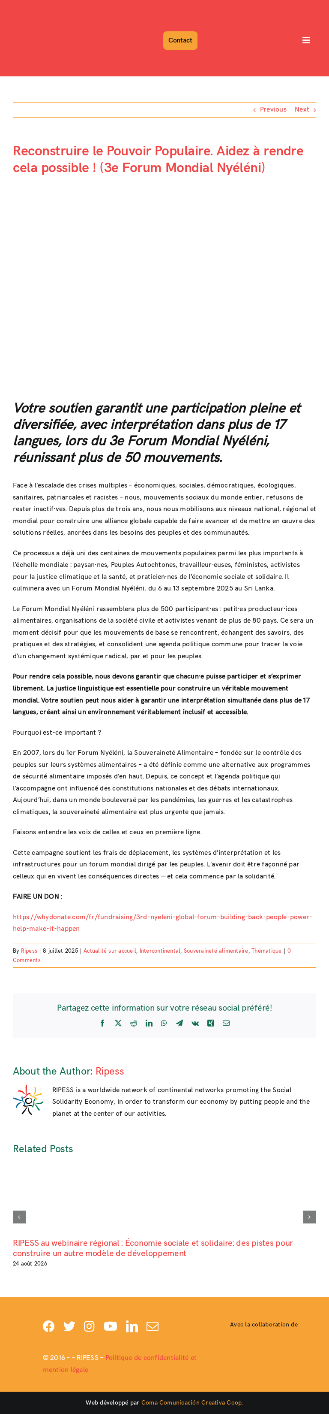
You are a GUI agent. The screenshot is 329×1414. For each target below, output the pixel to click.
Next (302, 110)
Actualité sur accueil (110, 951)
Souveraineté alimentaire (216, 951)
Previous (273, 110)
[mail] (153, 1326)
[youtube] (110, 1326)
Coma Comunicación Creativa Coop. (192, 1402)
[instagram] (89, 1326)
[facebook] (49, 1326)
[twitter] (69, 1326)
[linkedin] (132, 1326)
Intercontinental (160, 951)
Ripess (29, 951)
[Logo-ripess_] (37, 7)
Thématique (266, 951)
